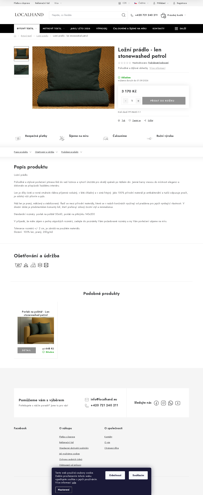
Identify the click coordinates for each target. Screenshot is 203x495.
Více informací (157, 68)
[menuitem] (27, 28)
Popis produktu (21, 151)
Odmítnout (115, 475)
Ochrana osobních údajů (70, 459)
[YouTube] (177, 403)
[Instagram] (163, 403)
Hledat (123, 15)
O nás (107, 442)
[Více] (180, 28)
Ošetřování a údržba (44, 151)
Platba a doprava (22, 3)
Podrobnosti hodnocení (158, 63)
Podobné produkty (69, 151)
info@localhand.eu (104, 399)
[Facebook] (156, 403)
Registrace (182, 3)
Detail (27, 350)
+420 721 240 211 (146, 15)
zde (74, 482)
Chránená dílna (111, 448)
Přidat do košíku (162, 100)
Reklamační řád (42, 3)
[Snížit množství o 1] (125, 101)
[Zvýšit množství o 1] (138, 101)
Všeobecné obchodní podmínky (74, 448)
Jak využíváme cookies (69, 453)
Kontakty (108, 436)
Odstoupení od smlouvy (70, 465)
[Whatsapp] (170, 403)
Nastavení (63, 489)
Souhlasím (138, 475)
